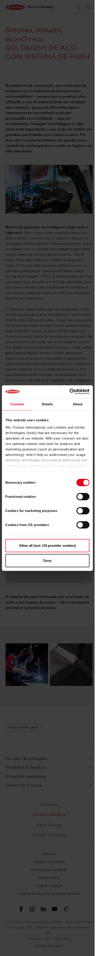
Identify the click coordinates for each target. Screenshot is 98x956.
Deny (47, 560)
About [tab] (78, 404)
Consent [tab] (17, 404)
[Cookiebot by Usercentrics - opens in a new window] (69, 392)
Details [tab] (47, 404)
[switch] (82, 496)
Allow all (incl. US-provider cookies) (47, 545)
